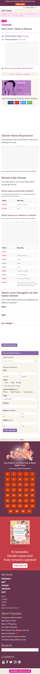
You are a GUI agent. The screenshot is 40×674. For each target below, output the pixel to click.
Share (12, 74)
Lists (17, 15)
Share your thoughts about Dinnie (19, 68)
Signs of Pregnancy (9, 624)
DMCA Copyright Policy (10, 608)
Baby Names (6, 10)
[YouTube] (3, 662)
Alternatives (27, 74)
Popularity (19, 74)
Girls (19, 383)
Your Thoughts (7, 323)
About (3, 596)
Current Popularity (11, 389)
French (26, 36)
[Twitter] (10, 662)
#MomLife (5, 588)
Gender (5, 380)
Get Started (4, 14)
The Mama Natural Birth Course (13, 639)
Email (3, 315)
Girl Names (15, 439)
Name (3, 307)
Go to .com (30, 7)
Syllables (8, 420)
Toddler (5, 585)
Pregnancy (6, 578)
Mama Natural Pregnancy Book (13, 636)
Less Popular (28, 392)
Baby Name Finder (8, 620)
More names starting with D (19, 671)
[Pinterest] (19, 662)
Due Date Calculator (9, 627)
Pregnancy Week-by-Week (11, 617)
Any (6, 383)
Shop (3, 592)
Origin (5, 396)
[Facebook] (7, 662)
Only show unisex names (12, 386)
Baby (3, 582)
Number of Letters (9, 410)
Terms (3, 605)
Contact (4, 599)
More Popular (15, 392)
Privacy (4, 602)
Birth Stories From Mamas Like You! (15, 630)
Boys (13, 383)
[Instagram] (15, 662)
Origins (21, 15)
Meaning (6, 403)
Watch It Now (20, 4)
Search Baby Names (10, 430)
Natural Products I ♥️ (9, 633)
